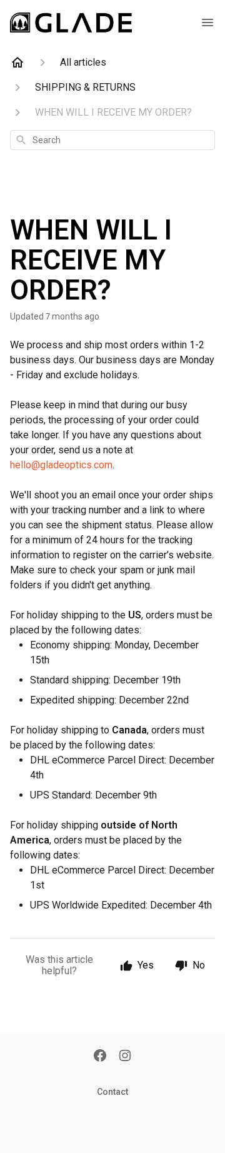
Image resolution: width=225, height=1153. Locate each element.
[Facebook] (100, 1056)
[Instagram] (125, 1056)
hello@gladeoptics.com (61, 465)
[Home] (17, 62)
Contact (112, 1092)
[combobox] (112, 140)
